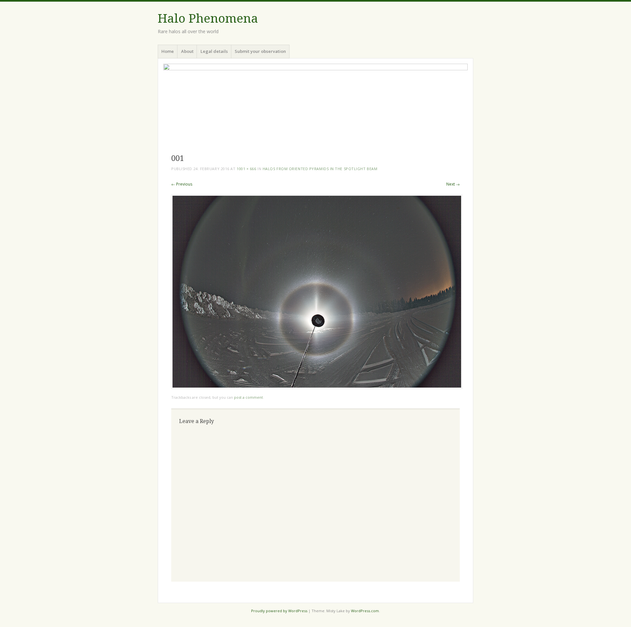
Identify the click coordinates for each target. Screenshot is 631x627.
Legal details (214, 51)
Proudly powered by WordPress (279, 610)
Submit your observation (260, 51)
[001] (316, 387)
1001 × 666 (246, 168)
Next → (453, 184)
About (187, 51)
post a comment (248, 397)
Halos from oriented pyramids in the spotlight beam (320, 168)
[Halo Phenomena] (315, 105)
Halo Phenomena (208, 18)
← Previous (181, 184)
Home (167, 51)
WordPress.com (365, 610)
